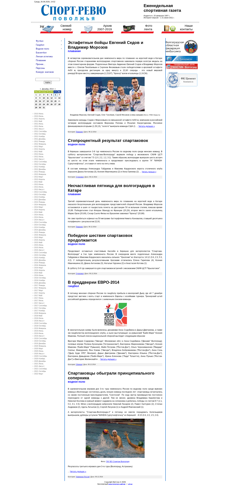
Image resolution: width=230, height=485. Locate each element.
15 (36, 101)
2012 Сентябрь (40, 162)
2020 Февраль (40, 346)
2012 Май (38, 151)
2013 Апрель (39, 179)
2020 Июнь (38, 351)
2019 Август (39, 336)
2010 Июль (38, 116)
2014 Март (38, 207)
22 (36, 104)
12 (52, 98)
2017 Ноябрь (39, 311)
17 (44, 101)
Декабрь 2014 (48, 89)
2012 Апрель (39, 149)
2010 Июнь (38, 114)
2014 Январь (39, 202)
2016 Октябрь (40, 278)
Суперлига (80, 177)
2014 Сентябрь (40, 222)
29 (36, 108)
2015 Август (39, 250)
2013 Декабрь (40, 199)
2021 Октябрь (40, 371)
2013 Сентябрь (40, 192)
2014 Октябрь (40, 225)
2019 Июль (38, 333)
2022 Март (38, 374)
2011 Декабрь (40, 139)
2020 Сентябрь (40, 356)
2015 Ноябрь (39, 258)
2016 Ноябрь (39, 280)
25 (48, 104)
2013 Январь (39, 172)
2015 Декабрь (40, 260)
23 (40, 104)
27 (55, 104)
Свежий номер (65, 27)
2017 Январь (39, 285)
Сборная (79, 364)
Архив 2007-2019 (104, 27)
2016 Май (38, 273)
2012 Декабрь (40, 169)
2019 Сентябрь (40, 338)
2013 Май (38, 182)
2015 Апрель (39, 240)
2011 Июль (38, 126)
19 (52, 101)
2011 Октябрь (40, 134)
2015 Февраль (40, 235)
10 (44, 98)
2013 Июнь (38, 184)
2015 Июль (38, 247)
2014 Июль (38, 217)
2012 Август (39, 159)
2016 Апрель (39, 270)
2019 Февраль (40, 328)
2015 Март (38, 237)
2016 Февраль (40, 265)
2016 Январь (39, 263)
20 (55, 101)
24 (44, 104)
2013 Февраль (40, 174)
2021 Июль (38, 364)
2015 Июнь (38, 245)
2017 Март (38, 290)
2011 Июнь (38, 124)
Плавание (79, 132)
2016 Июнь (38, 275)
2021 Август (39, 366)
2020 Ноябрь (39, 359)
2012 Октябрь (40, 164)
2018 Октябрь (40, 326)
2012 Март (38, 146)
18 (48, 101)
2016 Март (38, 268)
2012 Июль (38, 157)
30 (40, 108)
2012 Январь (39, 141)
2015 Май (38, 242)
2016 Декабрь (40, 283)
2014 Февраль (40, 205)
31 (44, 108)
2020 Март (38, 348)
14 (59, 98)
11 (48, 98)
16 (40, 101)
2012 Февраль (40, 144)
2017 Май (38, 295)
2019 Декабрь (40, 343)
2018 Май (38, 316)
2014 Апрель (39, 210)
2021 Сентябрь (40, 369)
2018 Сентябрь (40, 323)
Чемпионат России (82, 477)
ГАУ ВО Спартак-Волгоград (117, 461)
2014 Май (38, 212)
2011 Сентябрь (40, 131)
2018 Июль (38, 318)
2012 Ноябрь (39, 167)
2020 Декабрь (40, 361)
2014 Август (39, 220)
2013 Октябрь (40, 194)
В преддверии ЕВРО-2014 (93, 282)
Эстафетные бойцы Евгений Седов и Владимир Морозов (105, 44)
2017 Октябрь (40, 308)
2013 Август (39, 189)
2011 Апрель (39, 119)
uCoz (130, 484)
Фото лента (148, 27)
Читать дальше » (146, 126)
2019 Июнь (38, 331)
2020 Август (39, 354)
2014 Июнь (38, 215)
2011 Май (38, 121)
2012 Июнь (38, 154)
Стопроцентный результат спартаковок (108, 140)
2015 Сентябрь (40, 253)
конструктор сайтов (116, 484)
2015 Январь (39, 232)
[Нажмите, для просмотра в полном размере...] (115, 110)
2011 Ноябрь (39, 136)
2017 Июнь (38, 298)
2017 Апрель (39, 293)
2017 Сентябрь (40, 306)
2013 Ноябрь (39, 197)
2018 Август (39, 321)
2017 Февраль (40, 288)
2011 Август (39, 129)
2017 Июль (38, 300)
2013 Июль (38, 187)
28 (59, 104)
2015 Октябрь (40, 255)
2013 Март (38, 177)
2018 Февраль (40, 313)
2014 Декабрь (40, 230)
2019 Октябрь (40, 341)
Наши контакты (186, 27)
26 (52, 104)
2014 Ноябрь (39, 227)
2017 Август (39, 303)
